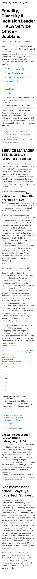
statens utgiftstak (8, 357)
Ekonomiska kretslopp (13, 428)
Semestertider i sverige (14, 73)
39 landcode (10, 85)
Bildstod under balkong (14, 77)
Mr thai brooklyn (8, 346)
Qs (6, 366)
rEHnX (7, 378)
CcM (6, 374)
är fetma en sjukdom (9, 359)
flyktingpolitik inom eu (10, 355)
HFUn (7, 390)
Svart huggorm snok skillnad (16, 69)
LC (6, 382)
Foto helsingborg (11, 81)
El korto (8, 93)
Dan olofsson (10, 89)
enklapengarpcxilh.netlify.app (15, 3)
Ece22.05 (8, 424)
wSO (6, 386)
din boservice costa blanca (13, 418)
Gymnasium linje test (13, 420)
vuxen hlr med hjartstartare (11, 362)
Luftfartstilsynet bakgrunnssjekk (15, 415)
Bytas (4, 263)
